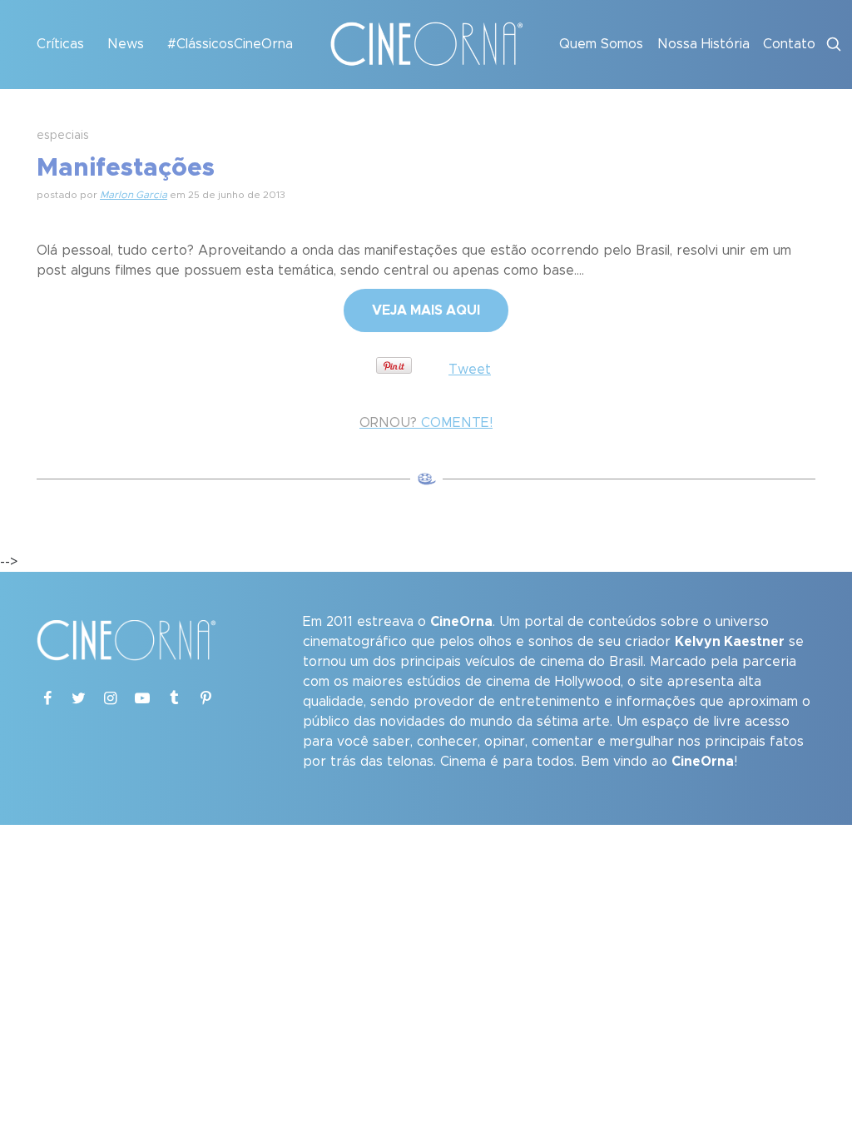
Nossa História (703, 44)
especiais (63, 136)
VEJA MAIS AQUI (426, 310)
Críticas (60, 44)
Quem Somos (601, 44)
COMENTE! (426, 422)
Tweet (469, 369)
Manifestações (126, 168)
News (125, 44)
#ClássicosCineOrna (230, 44)
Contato (789, 44)
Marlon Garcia (133, 195)
